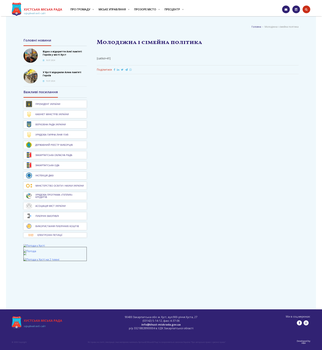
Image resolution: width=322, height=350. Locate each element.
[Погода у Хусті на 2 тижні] (41, 259)
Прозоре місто (145, 9)
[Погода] (30, 252)
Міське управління (112, 9)
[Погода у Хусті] (34, 245)
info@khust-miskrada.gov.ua (161, 324)
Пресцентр (172, 9)
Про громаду (80, 9)
